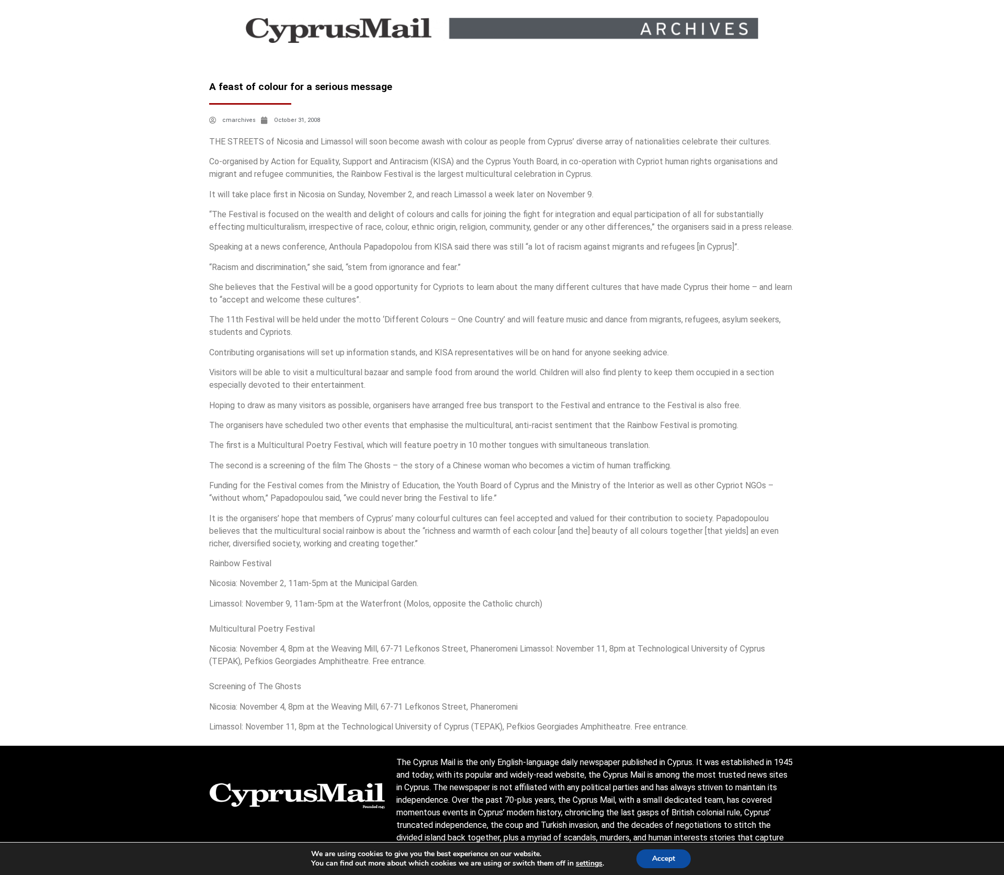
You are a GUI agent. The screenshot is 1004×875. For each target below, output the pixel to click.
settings (589, 863)
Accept (663, 858)
